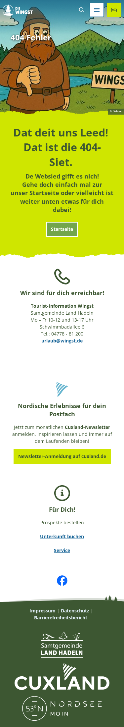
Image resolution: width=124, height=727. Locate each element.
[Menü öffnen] (97, 10)
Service (62, 550)
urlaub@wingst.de (62, 341)
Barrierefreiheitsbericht (60, 617)
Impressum (42, 610)
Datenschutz (75, 610)
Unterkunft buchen (62, 536)
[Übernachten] (114, 10)
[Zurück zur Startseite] (18, 10)
